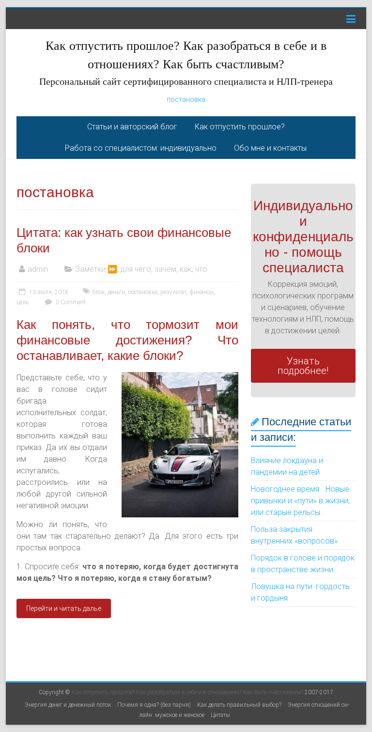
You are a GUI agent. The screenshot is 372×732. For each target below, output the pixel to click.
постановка (186, 99)
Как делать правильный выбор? (239, 704)
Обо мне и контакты (270, 148)
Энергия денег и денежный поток (68, 704)
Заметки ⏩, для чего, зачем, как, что (141, 269)
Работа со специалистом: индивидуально (141, 148)
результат (173, 292)
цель (22, 302)
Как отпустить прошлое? (240, 126)
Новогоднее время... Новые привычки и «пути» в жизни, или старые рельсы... (300, 500)
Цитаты (220, 715)
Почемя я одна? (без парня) (154, 704)
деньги (116, 292)
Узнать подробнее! (303, 365)
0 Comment (70, 302)
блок (99, 292)
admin (38, 269)
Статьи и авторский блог (132, 126)
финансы (201, 292)
